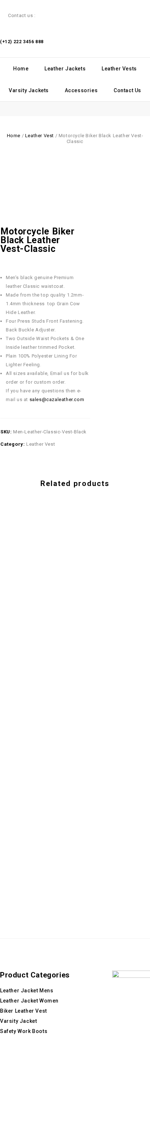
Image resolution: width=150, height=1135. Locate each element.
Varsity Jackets (29, 90)
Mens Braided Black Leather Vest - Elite (79, 240)
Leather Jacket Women (29, 1001)
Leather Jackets (65, 69)
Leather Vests (119, 69)
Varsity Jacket (18, 1021)
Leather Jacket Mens (26, 990)
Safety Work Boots (23, 1031)
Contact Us (127, 90)
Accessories (81, 90)
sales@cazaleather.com (56, 399)
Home (20, 69)
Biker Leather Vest (23, 1011)
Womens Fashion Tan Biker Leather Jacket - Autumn (87, 240)
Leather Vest (39, 135)
